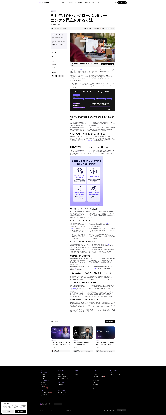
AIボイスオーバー (78, 268)
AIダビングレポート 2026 (98, 376)
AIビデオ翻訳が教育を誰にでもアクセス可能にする (59, 38)
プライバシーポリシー (54, 410)
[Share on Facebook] (59, 76)
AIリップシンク (44, 378)
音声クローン (43, 382)
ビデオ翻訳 (43, 376)
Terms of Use (46, 410)
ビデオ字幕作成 (44, 394)
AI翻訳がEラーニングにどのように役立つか (58, 42)
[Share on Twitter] (53, 76)
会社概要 (41, 410)
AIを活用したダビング (86, 140)
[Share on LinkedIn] (56, 76)
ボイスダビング (107, 244)
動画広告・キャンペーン (62, 374)
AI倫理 (94, 382)
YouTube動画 (60, 384)
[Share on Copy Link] (62, 76)
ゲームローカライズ (62, 394)
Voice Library (43, 387)
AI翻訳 (71, 228)
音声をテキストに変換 (45, 392)
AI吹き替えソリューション (115, 374)
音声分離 (42, 386)
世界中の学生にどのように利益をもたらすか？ (59, 45)
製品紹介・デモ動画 (62, 376)
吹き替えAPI (77, 374)
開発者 (59, 387)
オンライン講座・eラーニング (64, 378)
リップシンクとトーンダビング (90, 268)
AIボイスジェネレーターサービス (85, 151)
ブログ (94, 388)
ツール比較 (95, 374)
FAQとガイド (95, 380)
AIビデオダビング (110, 223)
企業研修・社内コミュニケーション (65, 379)
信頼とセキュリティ (96, 384)
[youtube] (105, 410)
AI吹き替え (43, 374)
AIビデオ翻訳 (79, 70)
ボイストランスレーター (45, 384)
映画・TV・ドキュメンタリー (63, 392)
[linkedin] (107, 410)
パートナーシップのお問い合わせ (65, 410)
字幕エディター (44, 395)
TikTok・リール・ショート (63, 386)
